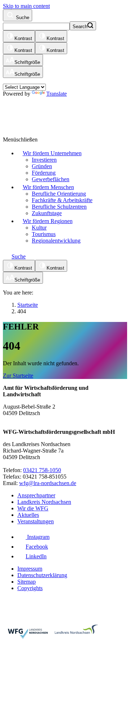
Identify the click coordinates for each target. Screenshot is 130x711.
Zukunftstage (47, 213)
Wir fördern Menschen (48, 187)
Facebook (37, 547)
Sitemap (26, 582)
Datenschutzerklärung (42, 575)
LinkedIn (36, 556)
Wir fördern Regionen (48, 221)
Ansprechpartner (36, 495)
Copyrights (30, 588)
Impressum (29, 569)
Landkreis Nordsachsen (44, 502)
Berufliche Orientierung (59, 194)
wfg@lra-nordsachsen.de (47, 483)
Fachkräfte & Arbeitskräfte (62, 200)
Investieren (44, 160)
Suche (21, 17)
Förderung (44, 173)
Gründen (42, 166)
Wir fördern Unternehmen (52, 153)
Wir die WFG (32, 508)
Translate (56, 94)
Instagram (37, 537)
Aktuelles (28, 515)
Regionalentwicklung (56, 240)
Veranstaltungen (35, 521)
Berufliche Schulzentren (59, 207)
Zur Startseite (18, 375)
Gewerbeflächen (50, 179)
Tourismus (44, 234)
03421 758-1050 (42, 470)
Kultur (39, 227)
